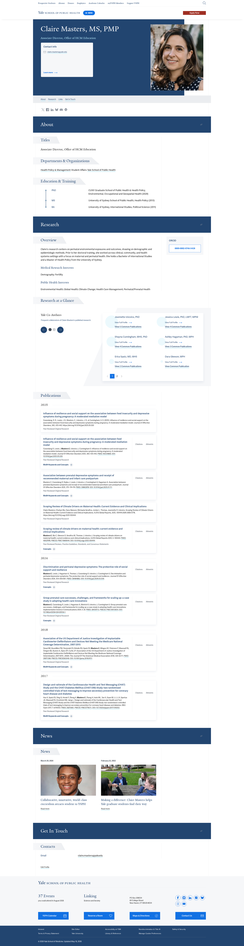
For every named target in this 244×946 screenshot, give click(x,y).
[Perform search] (204, 3)
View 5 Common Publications (128, 327)
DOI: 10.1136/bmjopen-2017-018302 (105, 708)
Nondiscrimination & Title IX (149, 929)
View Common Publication (177, 366)
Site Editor (76, 929)
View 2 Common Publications (128, 366)
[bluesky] (202, 897)
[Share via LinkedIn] (52, 109)
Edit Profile (45, 867)
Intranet (41, 929)
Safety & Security (179, 929)
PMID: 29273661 (67, 708)
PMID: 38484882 (73, 579)
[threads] (177, 903)
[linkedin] (190, 897)
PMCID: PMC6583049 (60, 658)
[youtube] (184, 903)
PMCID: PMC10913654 (109, 610)
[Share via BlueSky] (56, 109)
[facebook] (177, 897)
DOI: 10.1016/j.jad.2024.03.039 (92, 579)
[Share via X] (42, 109)
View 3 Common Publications (178, 346)
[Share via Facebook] (47, 109)
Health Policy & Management (56, 170)
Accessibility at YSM (113, 929)
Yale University (77, 933)
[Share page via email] (61, 109)
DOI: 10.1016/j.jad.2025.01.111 (101, 487)
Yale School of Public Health (101, 170)
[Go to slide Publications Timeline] (44, 330)
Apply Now (194, 13)
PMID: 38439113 (92, 610)
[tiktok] (196, 897)
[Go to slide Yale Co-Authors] (50, 329)
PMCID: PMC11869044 (60, 541)
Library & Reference (113, 933)
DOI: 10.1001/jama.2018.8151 (81, 658)
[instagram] (184, 897)
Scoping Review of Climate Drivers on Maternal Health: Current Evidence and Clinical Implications (95, 506)
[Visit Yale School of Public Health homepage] (64, 883)
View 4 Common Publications (178, 327)
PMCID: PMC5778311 (83, 708)
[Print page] (65, 109)
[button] (176, 57)
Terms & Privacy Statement (48, 933)
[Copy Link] (201, 125)
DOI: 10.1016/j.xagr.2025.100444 (82, 541)
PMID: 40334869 (104, 454)
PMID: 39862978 (82, 487)
